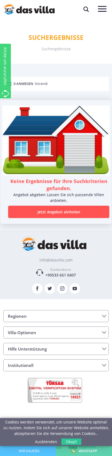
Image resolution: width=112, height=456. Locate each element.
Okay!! (71, 441)
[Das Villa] (54, 243)
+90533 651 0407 (60, 275)
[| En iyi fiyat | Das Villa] (29, 9)
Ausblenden (46, 441)
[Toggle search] (86, 9)
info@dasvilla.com (56, 260)
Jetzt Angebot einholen (59, 211)
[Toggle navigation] (102, 9)
